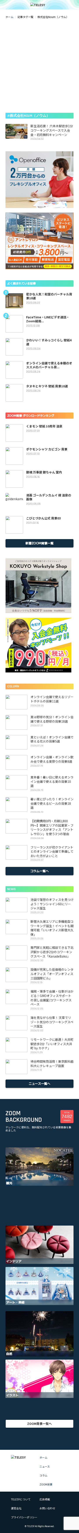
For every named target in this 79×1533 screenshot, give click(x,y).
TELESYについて (21, 1499)
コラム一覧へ (39, 871)
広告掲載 (45, 1499)
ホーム (9, 17)
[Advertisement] (39, 65)
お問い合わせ (47, 1508)
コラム (43, 1475)
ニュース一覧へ (39, 1083)
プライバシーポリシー (24, 1517)
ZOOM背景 (46, 1484)
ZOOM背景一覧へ (39, 1423)
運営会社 (16, 1508)
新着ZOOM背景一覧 (39, 543)
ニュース (45, 1466)
